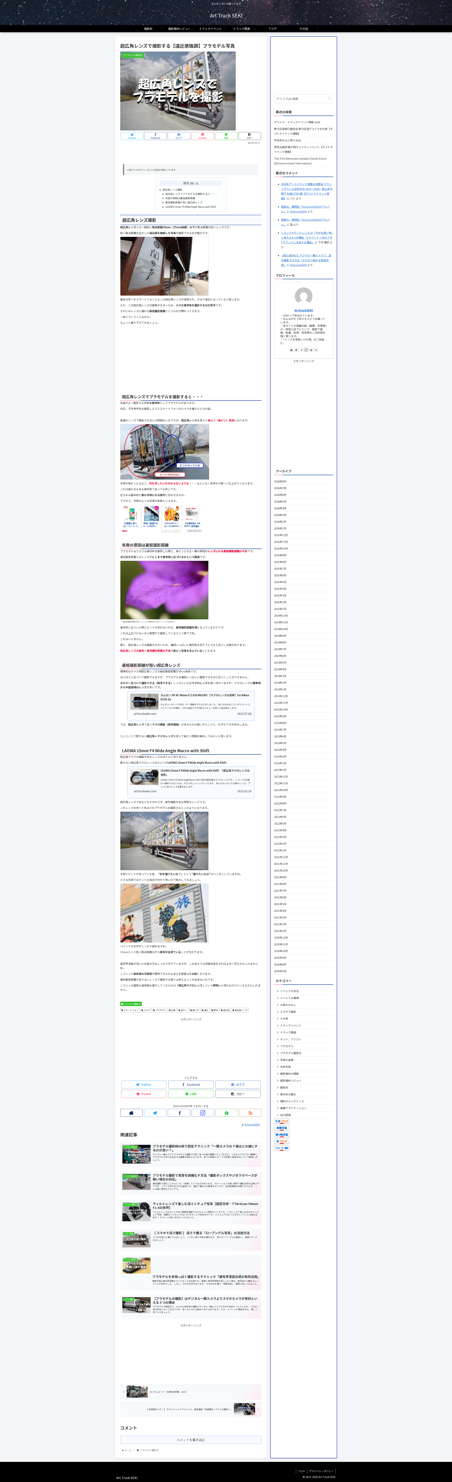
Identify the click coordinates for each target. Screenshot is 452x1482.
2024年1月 (280, 689)
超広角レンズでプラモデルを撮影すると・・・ (191, 194)
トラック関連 (288, 1032)
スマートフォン (130, 1010)
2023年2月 (280, 763)
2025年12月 (281, 535)
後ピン (183, 1010)
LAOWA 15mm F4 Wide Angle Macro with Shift (190, 206)
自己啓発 (285, 1115)
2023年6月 (280, 736)
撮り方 (195, 1010)
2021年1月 (280, 931)
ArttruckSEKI (298, 211)
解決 (215, 1010)
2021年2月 (280, 924)
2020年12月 (281, 937)
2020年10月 (281, 951)
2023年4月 (280, 750)
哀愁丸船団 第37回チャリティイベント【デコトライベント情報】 (303, 149)
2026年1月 (280, 528)
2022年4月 (280, 830)
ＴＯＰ (301, 1471)
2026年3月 (280, 515)
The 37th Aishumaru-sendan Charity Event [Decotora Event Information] (300, 161)
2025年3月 (280, 595)
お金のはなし (288, 1004)
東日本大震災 (288, 1094)
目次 (186, 183)
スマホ (146, 1010)
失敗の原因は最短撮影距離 (180, 198)
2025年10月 (281, 548)
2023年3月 (280, 756)
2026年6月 (280, 495)
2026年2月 (280, 521)
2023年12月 (281, 696)
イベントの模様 (289, 998)
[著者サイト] (131, 1113)
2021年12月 (281, 857)
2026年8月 (280, 481)
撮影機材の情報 (289, 1073)
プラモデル (160, 1010)
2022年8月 (280, 803)
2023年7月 (280, 729)
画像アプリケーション (293, 1108)
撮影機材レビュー (290, 1080)
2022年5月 (280, 823)
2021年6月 (280, 897)
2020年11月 (281, 944)
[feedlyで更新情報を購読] (226, 1113)
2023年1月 (280, 770)
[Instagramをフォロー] (203, 1113)
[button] (330, 99)
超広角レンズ (241, 1010)
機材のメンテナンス (292, 1101)
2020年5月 (280, 971)
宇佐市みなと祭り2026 (287, 140)
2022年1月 (280, 850)
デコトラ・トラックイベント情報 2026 (297, 122)
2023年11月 (281, 703)
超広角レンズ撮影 (172, 189)
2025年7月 (280, 568)
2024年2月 (280, 682)
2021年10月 (281, 870)
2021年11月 (281, 864)
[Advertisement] (190, 154)
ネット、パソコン (290, 1039)
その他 (284, 1018)
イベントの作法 (289, 991)
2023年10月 (281, 709)
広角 (173, 1010)
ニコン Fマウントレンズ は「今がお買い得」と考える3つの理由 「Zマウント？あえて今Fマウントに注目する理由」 (307, 237)
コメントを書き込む (191, 1440)
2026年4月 (280, 508)
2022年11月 (281, 783)
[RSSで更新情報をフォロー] (250, 1113)
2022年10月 (281, 790)
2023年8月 (280, 723)
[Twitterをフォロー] (155, 1113)
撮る (206, 1010)
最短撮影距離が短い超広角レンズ (184, 202)
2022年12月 (281, 776)
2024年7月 (280, 649)
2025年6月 (280, 575)
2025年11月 (281, 542)
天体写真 (285, 1066)
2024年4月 (280, 669)
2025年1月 (280, 609)
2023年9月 (280, 716)
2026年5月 (280, 501)
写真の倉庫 (286, 1059)
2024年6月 (280, 656)
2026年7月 (280, 488)
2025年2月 (280, 602)
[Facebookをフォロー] (179, 1113)
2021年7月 (280, 890)
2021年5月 (280, 904)
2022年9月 (280, 796)
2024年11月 (281, 622)
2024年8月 (280, 642)
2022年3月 (280, 837)
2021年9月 (280, 877)
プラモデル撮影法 (132, 1003)
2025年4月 (280, 589)
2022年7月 (280, 810)
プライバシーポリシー (321, 1471)
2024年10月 (281, 629)
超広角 (226, 1010)
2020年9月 (280, 957)
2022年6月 (280, 817)
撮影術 (284, 1087)
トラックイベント (290, 1025)
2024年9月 (280, 635)
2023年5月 (280, 743)
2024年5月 (280, 662)
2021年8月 (280, 884)
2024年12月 (281, 615)
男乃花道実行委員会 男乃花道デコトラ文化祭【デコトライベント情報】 (303, 131)
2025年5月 (280, 582)
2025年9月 (280, 555)
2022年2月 (280, 843)
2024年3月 (280, 676)
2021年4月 (280, 911)
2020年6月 (280, 964)
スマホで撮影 (288, 1011)
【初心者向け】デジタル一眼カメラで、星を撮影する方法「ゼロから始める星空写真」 (306, 260)
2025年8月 (280, 562)
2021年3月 (280, 917)
